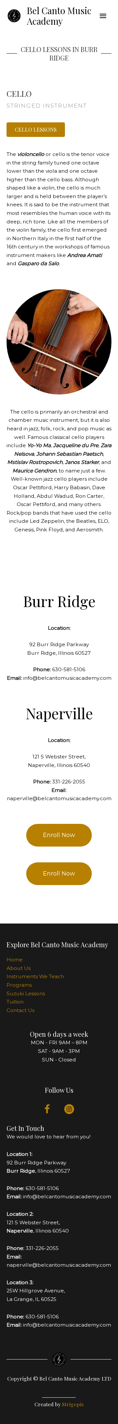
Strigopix (73, 1404)
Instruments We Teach (35, 976)
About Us (18, 968)
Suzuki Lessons (26, 993)
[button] (36, 129)
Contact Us (20, 1010)
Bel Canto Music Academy (59, 15)
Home (15, 959)
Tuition (15, 1002)
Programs (19, 985)
